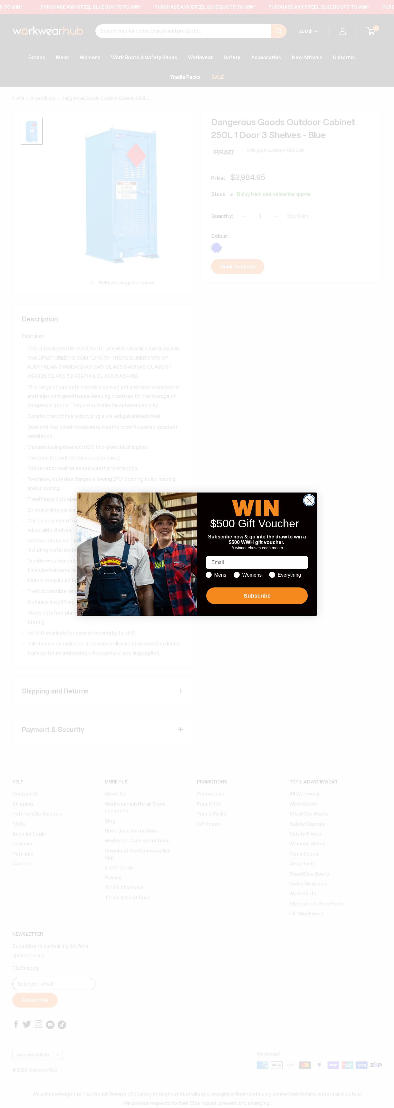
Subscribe (257, 596)
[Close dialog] (309, 500)
